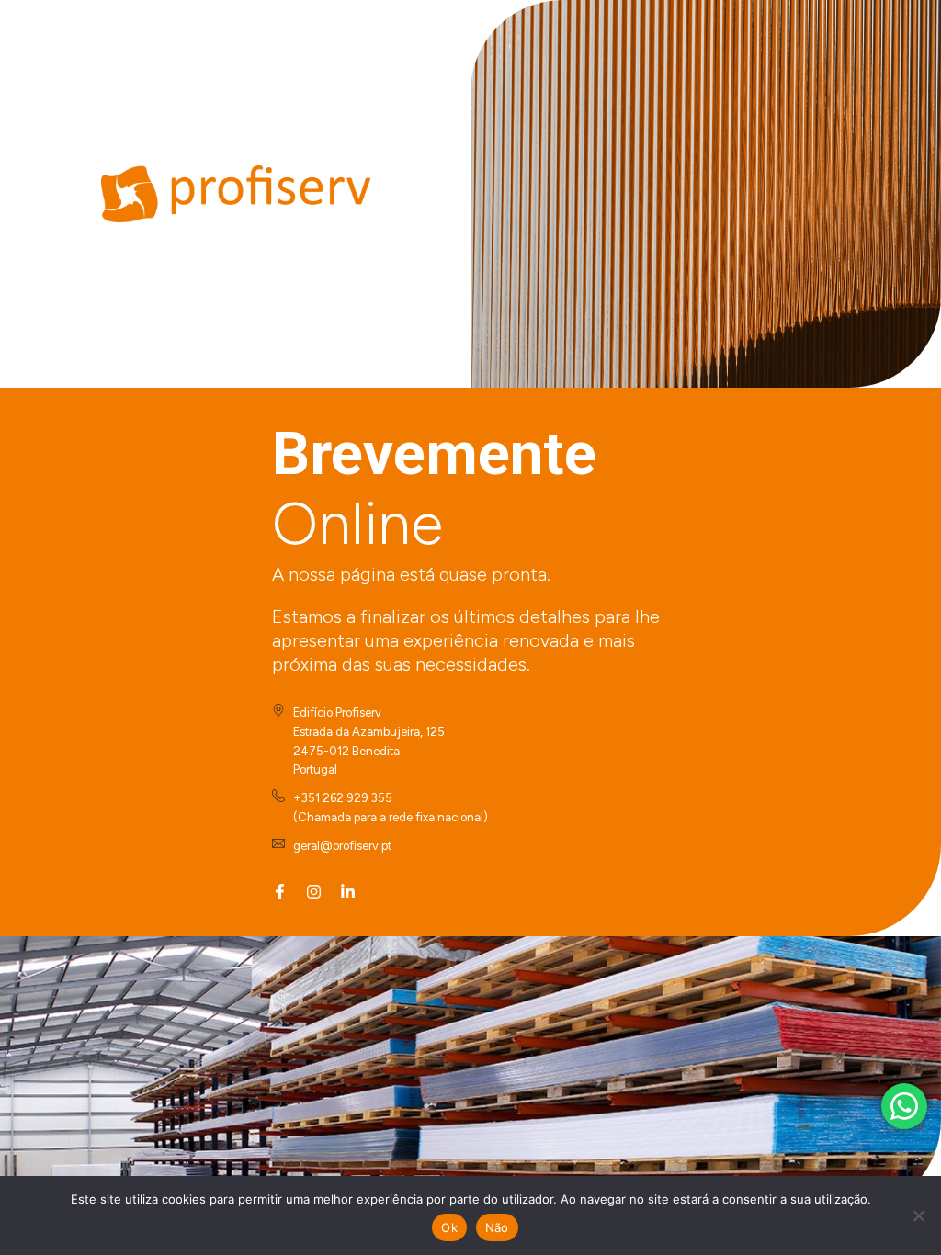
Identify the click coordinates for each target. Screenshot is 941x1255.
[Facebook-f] (280, 891)
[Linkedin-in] (348, 891)
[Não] (918, 1215)
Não (497, 1227)
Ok (449, 1227)
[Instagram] (314, 891)
